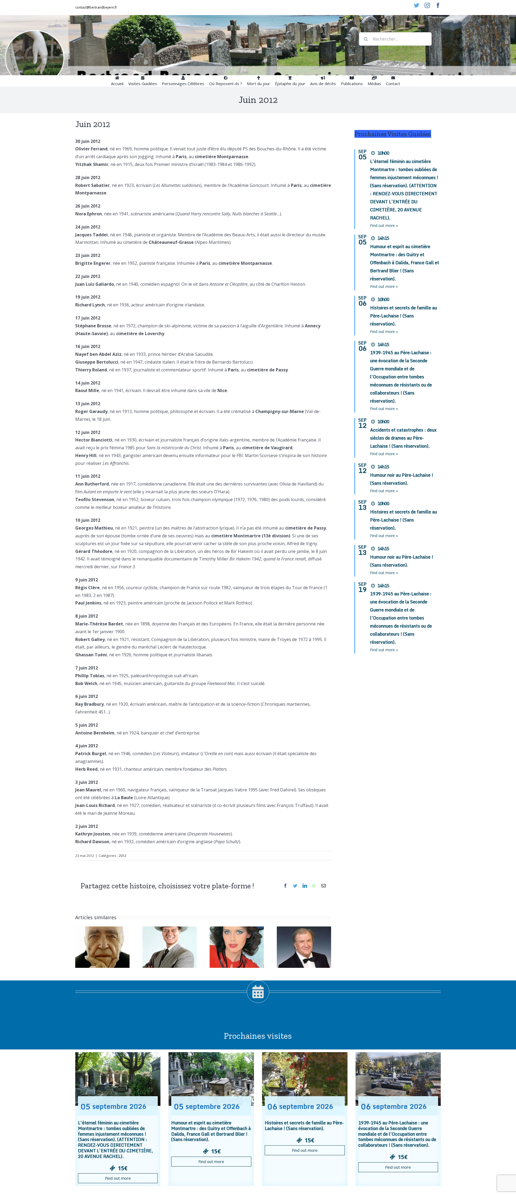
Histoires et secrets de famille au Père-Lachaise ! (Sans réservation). (403, 315)
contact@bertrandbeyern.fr (96, 7)
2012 (122, 855)
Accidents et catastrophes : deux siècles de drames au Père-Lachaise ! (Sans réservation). (403, 438)
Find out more (118, 1178)
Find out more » (384, 225)
